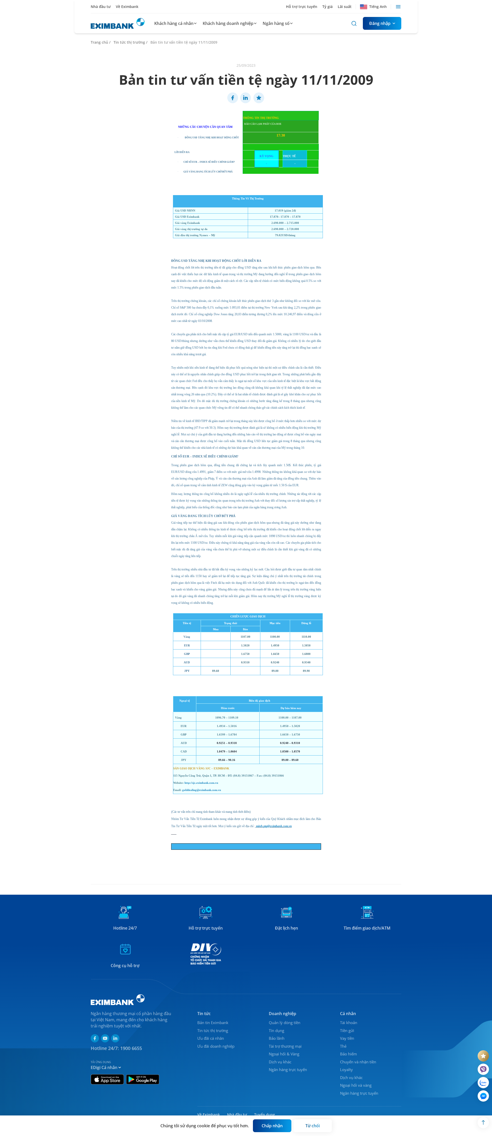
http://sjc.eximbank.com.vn (201, 782)
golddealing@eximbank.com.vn (201, 790)
